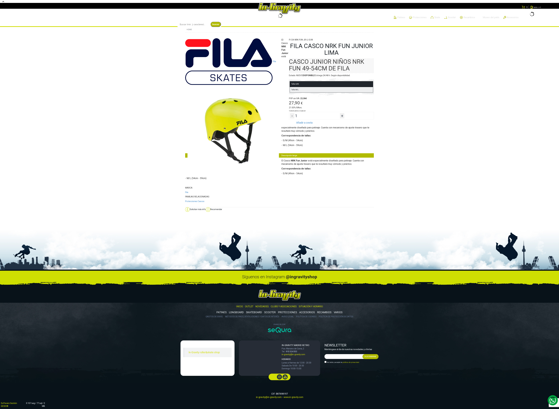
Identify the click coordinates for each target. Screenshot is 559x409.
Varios (338, 312)
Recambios (324, 312)
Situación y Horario (311, 306)
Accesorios (307, 312)
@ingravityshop (301, 276)
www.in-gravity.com (293, 397)
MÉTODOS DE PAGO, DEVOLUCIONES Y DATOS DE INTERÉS (252, 316)
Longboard (236, 312)
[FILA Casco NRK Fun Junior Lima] (233, 130)
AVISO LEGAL (288, 316)
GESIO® (4, 406)
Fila (186, 192)
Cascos (201, 201)
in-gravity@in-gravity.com (293, 354)
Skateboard (254, 312)
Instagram (279, 376)
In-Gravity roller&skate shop (204, 352)
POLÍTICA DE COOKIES (306, 316)
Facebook (273, 376)
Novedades (262, 306)
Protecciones (191, 201)
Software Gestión (9, 403)
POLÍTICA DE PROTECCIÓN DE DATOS (336, 316)
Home (189, 30)
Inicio (239, 306)
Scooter (270, 312)
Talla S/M (295, 84)
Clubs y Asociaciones (284, 306)
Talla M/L (295, 90)
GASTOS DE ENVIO (214, 316)
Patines (221, 312)
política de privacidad (351, 362)
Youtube (285, 376)
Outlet (249, 306)
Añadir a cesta (304, 122)
